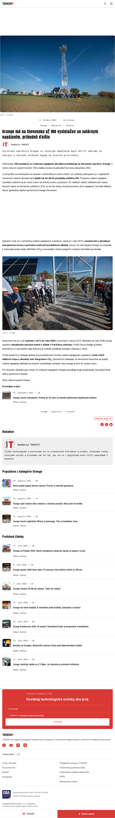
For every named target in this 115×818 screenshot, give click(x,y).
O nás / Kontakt (9, 763)
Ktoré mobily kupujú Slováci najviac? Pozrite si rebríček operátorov (43, 485)
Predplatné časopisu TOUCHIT (73, 763)
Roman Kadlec (20, 402)
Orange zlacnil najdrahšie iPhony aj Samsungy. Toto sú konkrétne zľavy (45, 521)
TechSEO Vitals (32, 806)
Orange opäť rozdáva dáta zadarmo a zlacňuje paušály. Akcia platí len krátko (47, 503)
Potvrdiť (57, 722)
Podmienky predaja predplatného (74, 772)
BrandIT (5, 772)
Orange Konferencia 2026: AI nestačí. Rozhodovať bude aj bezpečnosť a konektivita (50, 626)
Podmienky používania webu (72, 768)
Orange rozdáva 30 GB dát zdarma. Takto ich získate (36, 588)
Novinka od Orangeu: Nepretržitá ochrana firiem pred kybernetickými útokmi (47, 645)
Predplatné (7, 777)
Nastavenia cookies (68, 781)
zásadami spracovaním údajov (32, 715)
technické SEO (9, 806)
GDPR (62, 777)
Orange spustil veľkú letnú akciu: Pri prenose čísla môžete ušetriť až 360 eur (47, 569)
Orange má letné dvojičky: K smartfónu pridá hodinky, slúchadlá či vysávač (47, 607)
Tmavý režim (8, 754)
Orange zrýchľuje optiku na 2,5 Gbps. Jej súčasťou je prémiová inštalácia (46, 664)
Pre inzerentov (8, 768)
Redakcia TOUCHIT (20, 144)
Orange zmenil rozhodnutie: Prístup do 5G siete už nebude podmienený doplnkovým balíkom (55, 397)
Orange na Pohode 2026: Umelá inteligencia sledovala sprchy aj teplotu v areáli (49, 551)
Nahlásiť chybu (102, 419)
